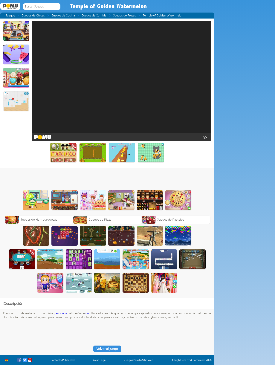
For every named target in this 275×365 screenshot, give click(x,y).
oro (87, 313)
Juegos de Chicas (33, 15)
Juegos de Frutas (124, 15)
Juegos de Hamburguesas (39, 219)
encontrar (62, 313)
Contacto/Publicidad (63, 360)
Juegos (10, 15)
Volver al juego (107, 349)
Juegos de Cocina (63, 15)
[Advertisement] (107, 178)
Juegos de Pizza (100, 219)
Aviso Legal (99, 360)
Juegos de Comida (94, 15)
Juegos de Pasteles (170, 219)
